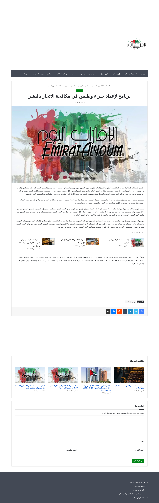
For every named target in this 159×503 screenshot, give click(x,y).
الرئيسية (143, 74)
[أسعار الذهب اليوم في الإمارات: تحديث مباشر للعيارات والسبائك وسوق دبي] (48, 241)
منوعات (115, 74)
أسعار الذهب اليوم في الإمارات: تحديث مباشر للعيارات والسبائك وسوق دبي (29, 243)
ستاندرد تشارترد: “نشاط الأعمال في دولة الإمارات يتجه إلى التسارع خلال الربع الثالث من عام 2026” (97, 388)
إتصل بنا (26, 74)
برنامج (133, 302)
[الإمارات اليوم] (136, 44)
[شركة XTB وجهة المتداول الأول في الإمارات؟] (92, 241)
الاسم (142, 441)
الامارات (85, 86)
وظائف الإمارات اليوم (138, 498)
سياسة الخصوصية (38, 74)
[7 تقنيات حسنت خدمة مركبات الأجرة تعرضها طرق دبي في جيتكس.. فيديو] (30, 375)
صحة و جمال (93, 74)
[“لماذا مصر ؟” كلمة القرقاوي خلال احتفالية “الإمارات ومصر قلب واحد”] (63, 375)
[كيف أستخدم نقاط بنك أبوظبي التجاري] (137, 242)
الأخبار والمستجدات (131, 74)
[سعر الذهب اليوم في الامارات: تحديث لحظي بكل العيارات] (129, 375)
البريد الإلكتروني (139, 450)
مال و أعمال (104, 74)
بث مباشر (50, 74)
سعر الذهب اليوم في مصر (137, 482)
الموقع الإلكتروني (71, 450)
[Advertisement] (117, 16)
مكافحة (128, 302)
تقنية (72, 74)
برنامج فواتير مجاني (139, 490)
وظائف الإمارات (62, 74)
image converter (139, 486)
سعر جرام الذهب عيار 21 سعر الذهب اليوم (131, 494)
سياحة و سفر (82, 74)
